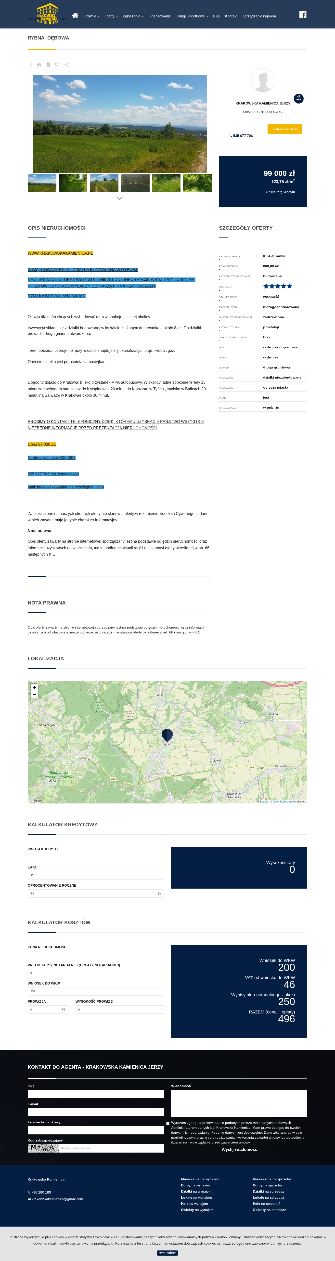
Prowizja (37, 1001)
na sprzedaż (272, 1179)
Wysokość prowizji (94, 1001)
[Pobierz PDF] (48, 64)
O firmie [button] (90, 16)
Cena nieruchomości (47, 947)
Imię (31, 1086)
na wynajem (200, 1179)
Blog (216, 16)
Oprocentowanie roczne (52, 885)
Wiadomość (181, 1086)
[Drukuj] (39, 64)
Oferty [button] (110, 16)
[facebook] (303, 13)
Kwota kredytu (43, 849)
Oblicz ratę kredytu (280, 192)
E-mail (33, 1104)
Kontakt (231, 16)
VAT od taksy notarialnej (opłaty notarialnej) (74, 965)
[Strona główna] (75, 14)
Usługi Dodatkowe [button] (191, 16)
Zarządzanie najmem (259, 16)
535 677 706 (242, 136)
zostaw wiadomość (284, 129)
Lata (32, 867)
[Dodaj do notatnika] (57, 64)
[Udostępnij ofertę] (66, 64)
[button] (167, 735)
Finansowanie (160, 16)
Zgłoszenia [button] (132, 16)
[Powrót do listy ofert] (31, 64)
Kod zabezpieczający (45, 1140)
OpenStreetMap (282, 801)
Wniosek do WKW (44, 983)
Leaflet (263, 801)
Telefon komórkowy (44, 1122)
